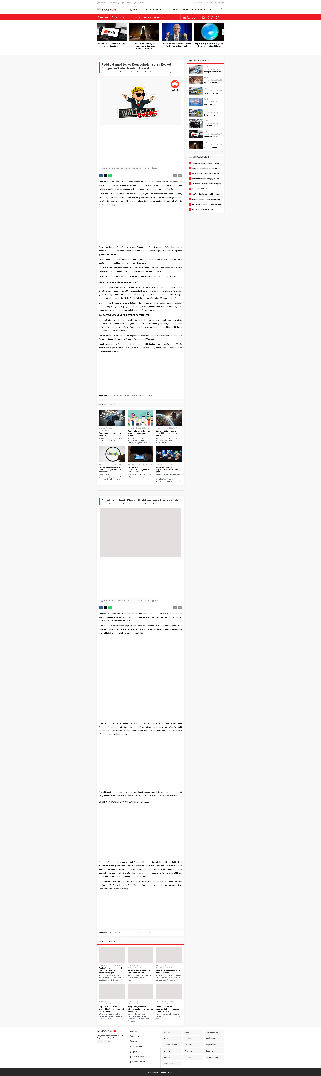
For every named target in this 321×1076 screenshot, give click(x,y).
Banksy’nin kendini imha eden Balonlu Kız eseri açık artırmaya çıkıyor (111, 970)
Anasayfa (105, 72)
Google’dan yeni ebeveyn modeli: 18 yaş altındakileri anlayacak (110, 469)
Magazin (188, 1032)
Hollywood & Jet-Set (214, 1032)
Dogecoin (115, 395)
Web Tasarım (153, 1072)
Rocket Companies (138, 395)
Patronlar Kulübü (212, 1057)
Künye (134, 1031)
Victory (140, 933)
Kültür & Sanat (113, 504)
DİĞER (206, 10)
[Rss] (222, 2)
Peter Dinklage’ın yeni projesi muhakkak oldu (168, 971)
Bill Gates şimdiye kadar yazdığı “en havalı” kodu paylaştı (144, 44)
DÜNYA (176, 10)
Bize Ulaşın (140, 3)
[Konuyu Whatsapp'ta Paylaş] (110, 175)
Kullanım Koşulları (138, 1061)
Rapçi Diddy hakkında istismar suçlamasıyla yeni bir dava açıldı (140, 1009)
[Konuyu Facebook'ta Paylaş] (101, 175)
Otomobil (170, 1002)
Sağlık (206, 67)
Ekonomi (112, 72)
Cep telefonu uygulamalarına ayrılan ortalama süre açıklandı (140, 433)
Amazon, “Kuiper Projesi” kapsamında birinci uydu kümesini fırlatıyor (112, 46)
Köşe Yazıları (211, 1044)
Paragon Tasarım (166, 1072)
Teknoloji (131, 428)
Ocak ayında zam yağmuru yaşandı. (110, 434)
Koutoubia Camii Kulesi (115, 933)
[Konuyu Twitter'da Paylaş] (105, 175)
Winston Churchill (149, 933)
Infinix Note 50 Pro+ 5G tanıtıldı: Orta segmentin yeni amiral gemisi (140, 469)
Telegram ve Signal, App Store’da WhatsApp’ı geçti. (167, 469)
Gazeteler (210, 1051)
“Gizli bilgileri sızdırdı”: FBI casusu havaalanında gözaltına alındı (139, 16)
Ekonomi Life (190, 1057)
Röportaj (167, 1051)
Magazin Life (128, 933)
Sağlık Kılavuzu (169, 1063)
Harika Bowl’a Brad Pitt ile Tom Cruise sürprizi (139, 971)
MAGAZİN (157, 10)
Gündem (109, 428)
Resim (135, 933)
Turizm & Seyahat (170, 1044)
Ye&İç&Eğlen (211, 1038)
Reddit (129, 395)
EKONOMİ (184, 10)
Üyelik (134, 1051)
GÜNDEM (147, 10)
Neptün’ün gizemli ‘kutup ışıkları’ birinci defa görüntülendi (176, 44)
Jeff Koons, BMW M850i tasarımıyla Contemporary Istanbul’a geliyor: (167, 1009)
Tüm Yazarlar (137, 1046)
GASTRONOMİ (196, 10)
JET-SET (167, 10)
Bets (109, 395)
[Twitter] (215, 2)
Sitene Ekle (103, 3)
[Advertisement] (140, 145)
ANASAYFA (137, 10)
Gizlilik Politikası (138, 1056)
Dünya (206, 88)
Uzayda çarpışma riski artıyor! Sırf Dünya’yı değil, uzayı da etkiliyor (209, 46)
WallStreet (149, 395)
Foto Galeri (189, 1051)
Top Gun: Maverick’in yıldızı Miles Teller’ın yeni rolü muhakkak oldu (111, 1009)
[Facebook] (211, 2)
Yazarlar (128, 3)
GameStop (122, 395)
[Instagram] (219, 2)
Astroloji (116, 3)
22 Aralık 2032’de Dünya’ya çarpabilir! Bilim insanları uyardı (167, 433)
